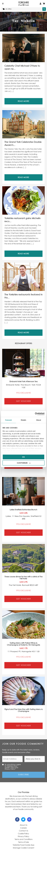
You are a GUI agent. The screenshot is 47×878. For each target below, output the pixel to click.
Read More (23, 101)
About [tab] (38, 420)
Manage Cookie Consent (23, 848)
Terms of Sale (23, 842)
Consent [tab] (8, 420)
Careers (23, 828)
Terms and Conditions (23, 839)
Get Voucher (23, 401)
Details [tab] (23, 420)
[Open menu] (2, 3)
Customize (22, 463)
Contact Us (23, 831)
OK (23, 457)
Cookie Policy (23, 834)
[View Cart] (44, 3)
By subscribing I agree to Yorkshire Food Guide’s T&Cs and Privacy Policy (13, 767)
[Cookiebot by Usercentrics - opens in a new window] (34, 414)
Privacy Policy (23, 836)
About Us (23, 825)
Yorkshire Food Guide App (23, 845)
